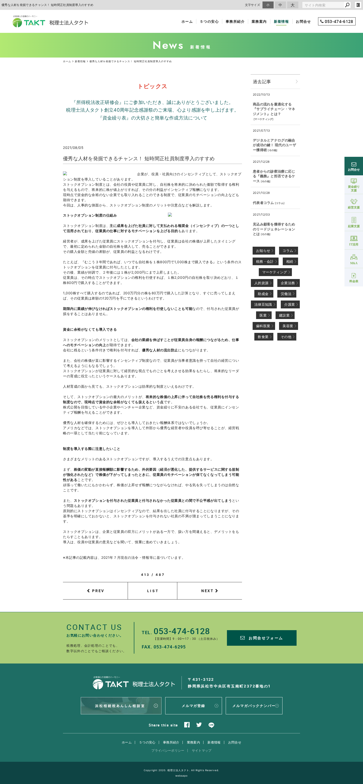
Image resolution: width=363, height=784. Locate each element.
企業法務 (288, 283)
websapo (181, 775)
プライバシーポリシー (167, 750)
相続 (289, 261)
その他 (273, 150)
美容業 (287, 326)
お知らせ (263, 250)
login (358, 4)
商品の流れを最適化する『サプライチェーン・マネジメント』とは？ (274, 109)
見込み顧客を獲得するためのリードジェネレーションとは (274, 229)
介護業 (289, 304)
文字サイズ (252, 5)
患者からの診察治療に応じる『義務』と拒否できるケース (274, 176)
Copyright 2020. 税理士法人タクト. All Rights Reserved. (181, 770)
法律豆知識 (263, 304)
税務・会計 (265, 261)
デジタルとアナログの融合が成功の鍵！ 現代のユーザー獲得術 (274, 145)
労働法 (286, 294)
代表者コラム (263, 203)
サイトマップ (202, 750)
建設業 (284, 315)
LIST (153, 591)
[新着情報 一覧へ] (297, 81)
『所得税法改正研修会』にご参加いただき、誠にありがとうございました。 (152, 102)
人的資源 (261, 283)
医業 (263, 315)
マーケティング (263, 119)
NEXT (207, 590)
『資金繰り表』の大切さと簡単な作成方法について (152, 118)
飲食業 (263, 337)
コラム (279, 202)
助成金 (263, 294)
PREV (98, 590)
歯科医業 (263, 326)
